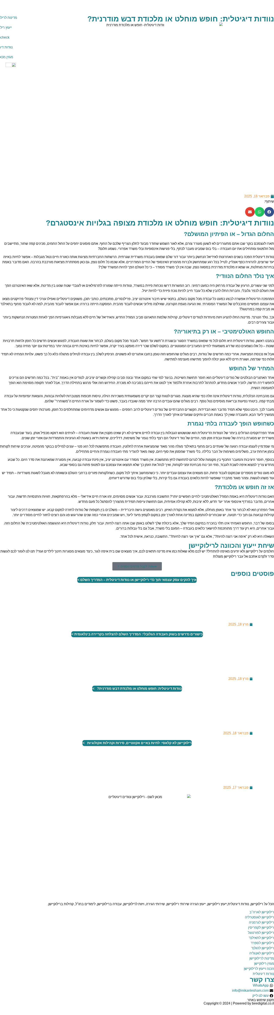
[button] (269, 212)
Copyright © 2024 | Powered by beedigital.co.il (239, 1003)
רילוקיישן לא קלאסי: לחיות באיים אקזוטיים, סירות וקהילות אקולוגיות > (137, 743)
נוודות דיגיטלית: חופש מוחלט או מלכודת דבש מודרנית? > (137, 688)
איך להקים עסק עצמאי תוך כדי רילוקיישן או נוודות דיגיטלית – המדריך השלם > (137, 580)
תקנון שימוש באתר (260, 1000)
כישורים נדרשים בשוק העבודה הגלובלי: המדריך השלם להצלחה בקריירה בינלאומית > (137, 634)
